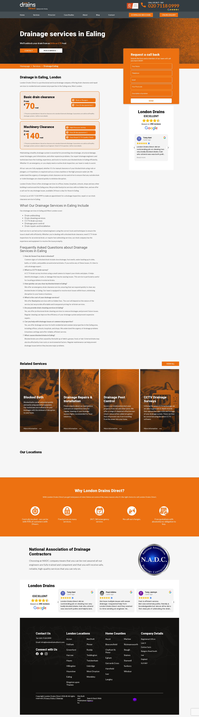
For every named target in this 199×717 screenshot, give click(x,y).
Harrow (69, 655)
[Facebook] (38, 653)
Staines (127, 655)
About (85, 15)
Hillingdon (71, 666)
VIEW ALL (170, 364)
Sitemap (60, 698)
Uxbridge (91, 666)
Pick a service (50, 51)
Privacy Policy (49, 698)
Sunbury (127, 666)
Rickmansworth (131, 644)
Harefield (109, 668)
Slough (127, 649)
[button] (168, 147)
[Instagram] (47, 653)
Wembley (91, 676)
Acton (69, 639)
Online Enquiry (169, 15)
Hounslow (71, 671)
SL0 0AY (144, 663)
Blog (98, 15)
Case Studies (69, 15)
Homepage (25, 66)
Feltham (70, 644)
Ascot (108, 639)
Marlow (127, 639)
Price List (51, 15)
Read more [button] (141, 158)
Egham (108, 658)
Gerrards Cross (112, 663)
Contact (111, 15)
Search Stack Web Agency (94, 699)
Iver (107, 674)
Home (22, 15)
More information (31, 428)
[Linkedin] (42, 653)
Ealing (69, 676)
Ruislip (90, 649)
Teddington (92, 655)
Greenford (71, 649)
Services (36, 15)
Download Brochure (141, 15)
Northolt (91, 639)
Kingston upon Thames (72, 683)
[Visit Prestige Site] (132, 6)
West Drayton (93, 671)
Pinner (90, 644)
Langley (109, 679)
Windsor (128, 671)
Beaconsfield (111, 644)
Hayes (69, 660)
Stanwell (128, 660)
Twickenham (92, 660)
